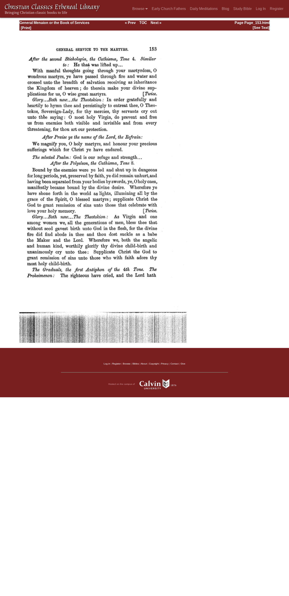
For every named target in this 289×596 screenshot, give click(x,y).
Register (276, 9)
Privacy (164, 363)
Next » (156, 23)
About (144, 363)
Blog (225, 9)
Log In (261, 9)
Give (183, 363)
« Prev (130, 23)
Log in (107, 363)
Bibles (136, 363)
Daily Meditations (204, 9)
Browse (138, 9)
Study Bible (242, 9)
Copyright (154, 363)
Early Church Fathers (169, 9)
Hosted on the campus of (121, 384)
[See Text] (261, 28)
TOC (143, 23)
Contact (174, 363)
